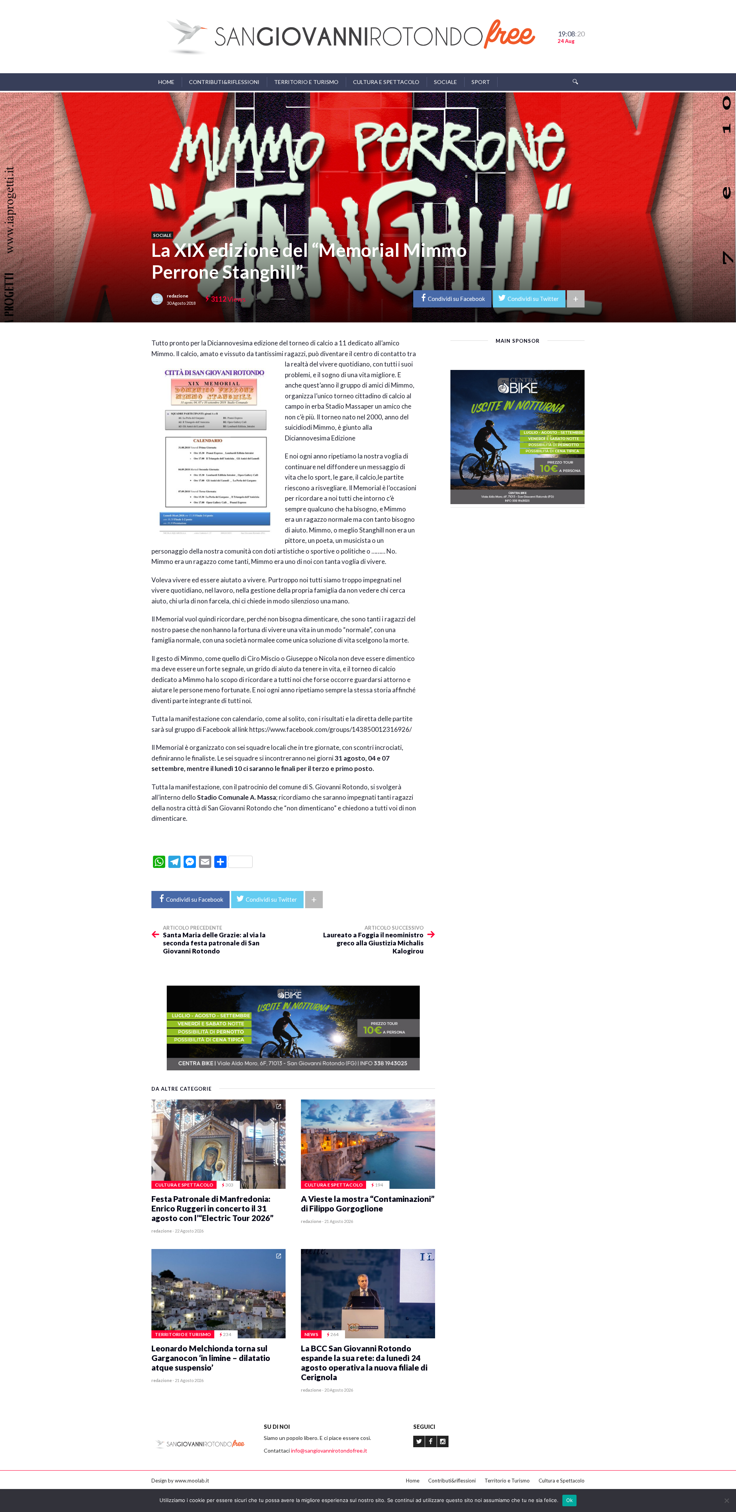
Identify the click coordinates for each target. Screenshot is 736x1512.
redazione (177, 296)
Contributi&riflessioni (224, 82)
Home (166, 82)
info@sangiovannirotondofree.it (329, 1450)
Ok (569, 1500)
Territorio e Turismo (306, 82)
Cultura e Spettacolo (386, 82)
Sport (481, 82)
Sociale (445, 82)
